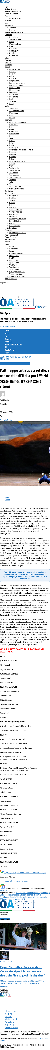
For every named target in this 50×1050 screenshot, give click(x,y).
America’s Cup (15, 186)
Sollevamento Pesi (17, 161)
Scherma (12, 159)
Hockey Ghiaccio (16, 85)
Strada (12, 53)
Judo (11, 138)
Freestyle (13, 216)
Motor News (14, 256)
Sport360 (8, 120)
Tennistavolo (14, 170)
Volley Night (14, 269)
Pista (11, 42)
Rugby (11, 99)
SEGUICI (3, 890)
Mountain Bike (15, 44)
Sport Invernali (10, 193)
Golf (11, 136)
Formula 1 (9, 60)
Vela (11, 184)
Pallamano (13, 94)
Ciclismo (8, 35)
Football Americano (17, 83)
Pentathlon (13, 152)
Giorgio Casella (10, 897)
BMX (11, 46)
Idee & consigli (11, 279)
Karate (12, 141)
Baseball (12, 72)
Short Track (13, 196)
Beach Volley (14, 69)
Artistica (12, 28)
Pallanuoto (13, 97)
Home (7, 7)
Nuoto (7, 23)
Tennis (7, 16)
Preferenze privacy (11, 1027)
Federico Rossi (32, 895)
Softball (12, 101)
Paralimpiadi (14, 147)
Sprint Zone (14, 262)
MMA (11, 145)
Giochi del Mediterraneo (14, 11)
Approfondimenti (11, 235)
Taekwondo (14, 168)
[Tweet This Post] (27, 491)
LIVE (6, 58)
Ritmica (12, 30)
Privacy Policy (9, 1022)
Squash (12, 164)
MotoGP (8, 62)
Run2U (12, 258)
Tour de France (15, 39)
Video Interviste (15, 274)
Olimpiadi (8, 230)
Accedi (7, 242)
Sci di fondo (14, 200)
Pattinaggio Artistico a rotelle (21, 150)
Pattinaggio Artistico (17, 219)
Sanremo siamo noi (17, 276)
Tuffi (11, 182)
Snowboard (13, 214)
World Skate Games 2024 (14, 899)
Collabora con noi (11, 1019)
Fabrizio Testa (6, 420)
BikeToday (13, 249)
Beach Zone (14, 246)
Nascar (12, 118)
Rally (11, 115)
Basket (12, 74)
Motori (7, 106)
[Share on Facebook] (27, 489)
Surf (11, 166)
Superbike (13, 108)
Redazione (8, 1016)
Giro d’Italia (13, 37)
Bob (11, 205)
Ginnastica (9, 25)
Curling (12, 223)
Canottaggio (14, 131)
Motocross (13, 113)
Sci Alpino (9, 191)
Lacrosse (13, 92)
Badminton (13, 125)
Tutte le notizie (11, 228)
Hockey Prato (14, 90)
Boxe (11, 127)
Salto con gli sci (15, 210)
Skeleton (13, 207)
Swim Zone (13, 265)
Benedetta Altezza (18, 895)
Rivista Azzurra (11, 9)
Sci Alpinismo (14, 226)
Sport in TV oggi (11, 14)
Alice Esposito (40, 893)
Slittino (12, 203)
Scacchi (12, 157)
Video (7, 244)
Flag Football (14, 81)
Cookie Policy (9, 1024)
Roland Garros (15, 18)
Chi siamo (8, 1013)
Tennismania (14, 267)
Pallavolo (8, 65)
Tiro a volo (13, 173)
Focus (11, 251)
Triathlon (12, 180)
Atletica (8, 21)
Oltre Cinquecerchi (16, 189)
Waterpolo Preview (17, 272)
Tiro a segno (14, 175)
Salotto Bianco (15, 260)
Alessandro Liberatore (25, 893)
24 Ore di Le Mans (16, 111)
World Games (10, 237)
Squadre (8, 67)
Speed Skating (15, 221)
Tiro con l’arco (15, 177)
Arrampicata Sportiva (17, 122)
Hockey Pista (14, 88)
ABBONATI (10, 326)
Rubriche (12, 154)
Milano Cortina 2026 (17, 233)
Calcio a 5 (13, 78)
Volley (11, 104)
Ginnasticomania (16, 253)
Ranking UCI (14, 51)
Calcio (11, 76)
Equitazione (14, 134)
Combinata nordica (16, 212)
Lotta (11, 143)
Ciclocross (13, 55)
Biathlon (12, 198)
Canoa (11, 129)
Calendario (13, 48)
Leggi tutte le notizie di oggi (16, 881)
